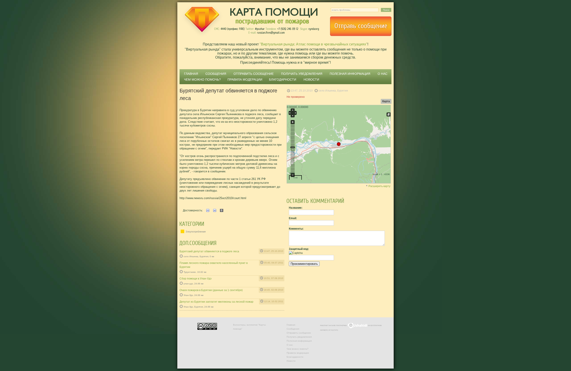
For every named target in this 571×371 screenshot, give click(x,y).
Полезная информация (350, 73)
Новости (311, 79)
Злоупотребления (195, 231)
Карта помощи (250, 21)
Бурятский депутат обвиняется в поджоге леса (209, 251)
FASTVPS (334, 330)
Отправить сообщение (360, 26)
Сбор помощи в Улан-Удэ (195, 278)
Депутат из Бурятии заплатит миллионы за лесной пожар (216, 301)
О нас (382, 73)
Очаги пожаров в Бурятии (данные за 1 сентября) (211, 290)
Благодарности (282, 79)
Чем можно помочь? (202, 79)
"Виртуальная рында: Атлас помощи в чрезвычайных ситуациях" (313, 44)
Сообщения (215, 73)
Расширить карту (379, 186)
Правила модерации (245, 79)
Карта (386, 101)
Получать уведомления (301, 73)
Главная (191, 73)
